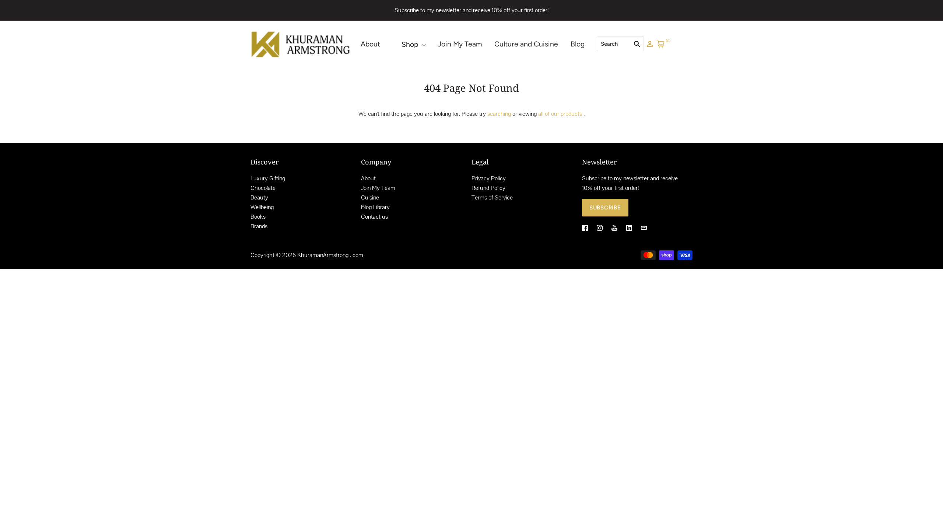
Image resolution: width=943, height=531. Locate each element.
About (370, 44)
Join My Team (460, 44)
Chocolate (263, 188)
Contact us (374, 217)
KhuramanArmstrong (322, 255)
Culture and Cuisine (526, 44)
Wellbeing (262, 207)
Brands (258, 226)
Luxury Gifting (267, 178)
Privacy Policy (489, 178)
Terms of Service (492, 197)
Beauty (259, 197)
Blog (578, 44)
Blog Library (375, 207)
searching (499, 114)
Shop (410, 44)
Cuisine (370, 197)
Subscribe (605, 207)
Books (258, 217)
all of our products (560, 114)
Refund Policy (488, 188)
